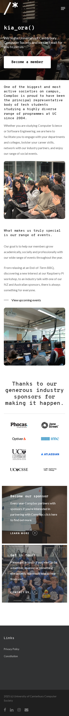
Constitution (11, 656)
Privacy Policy (11, 649)
